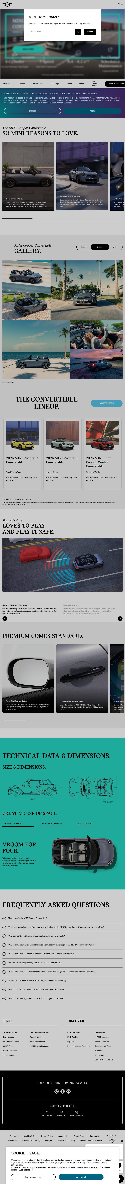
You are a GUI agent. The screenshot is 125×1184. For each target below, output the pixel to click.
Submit (90, 32)
